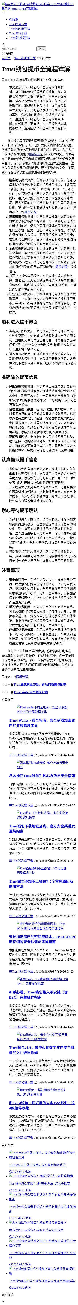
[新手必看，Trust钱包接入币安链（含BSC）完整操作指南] (43, 983)
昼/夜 (9, 53)
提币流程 (61, 266)
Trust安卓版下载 (19, 38)
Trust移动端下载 (19, 28)
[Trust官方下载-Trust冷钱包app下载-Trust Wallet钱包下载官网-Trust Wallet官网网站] (39, 8)
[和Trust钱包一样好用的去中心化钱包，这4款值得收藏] (43, 1094)
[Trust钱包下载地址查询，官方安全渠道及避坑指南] (43, 817)
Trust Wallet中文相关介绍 (31, 692)
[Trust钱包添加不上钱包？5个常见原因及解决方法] (43, 872)
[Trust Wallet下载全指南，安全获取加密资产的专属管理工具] (43, 712)
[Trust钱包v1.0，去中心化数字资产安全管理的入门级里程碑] (43, 1039)
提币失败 (30, 212)
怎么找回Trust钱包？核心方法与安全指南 (42, 776)
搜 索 (41, 49)
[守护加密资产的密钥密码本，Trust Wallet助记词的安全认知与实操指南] (43, 928)
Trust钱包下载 (18, 24)
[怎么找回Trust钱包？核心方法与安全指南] (43, 767)
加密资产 (35, 154)
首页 (15, 19)
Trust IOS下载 (18, 33)
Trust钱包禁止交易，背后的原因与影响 (40, 684)
